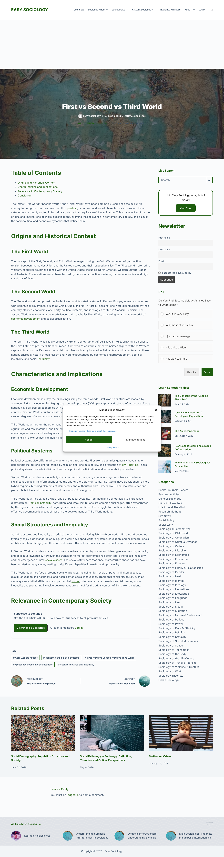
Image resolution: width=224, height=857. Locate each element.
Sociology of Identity (171, 580)
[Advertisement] (112, 44)
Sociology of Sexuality (172, 636)
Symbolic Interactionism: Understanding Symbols (142, 835)
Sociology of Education (173, 559)
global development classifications (33, 664)
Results (191, 372)
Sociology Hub (96, 10)
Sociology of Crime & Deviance (177, 541)
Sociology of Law (169, 602)
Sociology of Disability (172, 550)
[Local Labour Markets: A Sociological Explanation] (164, 416)
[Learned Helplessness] (16, 836)
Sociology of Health (170, 576)
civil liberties (130, 464)
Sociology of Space (170, 645)
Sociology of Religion (171, 632)
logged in (73, 794)
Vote (207, 372)
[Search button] (209, 180)
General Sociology (135, 116)
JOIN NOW (79, 10)
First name (164, 237)
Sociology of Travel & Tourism (177, 662)
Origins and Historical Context (36, 182)
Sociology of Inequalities (173, 589)
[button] (156, 409)
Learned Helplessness (37, 835)
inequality (44, 359)
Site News (164, 516)
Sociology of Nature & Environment (180, 615)
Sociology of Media (170, 606)
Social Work (165, 524)
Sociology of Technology (174, 649)
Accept (89, 439)
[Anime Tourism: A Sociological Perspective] (164, 466)
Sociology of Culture (171, 546)
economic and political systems (61, 657)
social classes (53, 560)
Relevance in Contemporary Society (40, 191)
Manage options (135, 439)
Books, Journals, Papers (173, 490)
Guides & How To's (170, 503)
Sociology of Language (172, 598)
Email (161, 261)
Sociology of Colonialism (174, 537)
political (72, 208)
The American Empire (187, 431)
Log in (79, 627)
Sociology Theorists (170, 675)
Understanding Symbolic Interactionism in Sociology (92, 835)
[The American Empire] (164, 433)
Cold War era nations (25, 657)
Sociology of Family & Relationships (180, 567)
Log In (202, 10)
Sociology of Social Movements (178, 641)
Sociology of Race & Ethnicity (176, 628)
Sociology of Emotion (171, 563)
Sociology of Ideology (172, 585)
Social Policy (166, 520)
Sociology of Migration (172, 611)
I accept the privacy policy (176, 273)
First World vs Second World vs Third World (109, 657)
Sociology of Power (170, 624)
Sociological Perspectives (174, 528)
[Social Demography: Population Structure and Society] (43, 733)
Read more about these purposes (101, 431)
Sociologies (118, 10)
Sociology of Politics (171, 619)
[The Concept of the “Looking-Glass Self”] (164, 400)
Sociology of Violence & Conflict (178, 667)
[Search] (212, 10)
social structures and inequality (76, 664)
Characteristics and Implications (38, 186)
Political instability (40, 502)
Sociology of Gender (171, 572)
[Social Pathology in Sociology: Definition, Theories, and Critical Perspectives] (112, 733)
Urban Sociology (168, 680)
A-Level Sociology (142, 10)
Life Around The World (172, 507)
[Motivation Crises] (181, 733)
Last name (164, 249)
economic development (25, 318)
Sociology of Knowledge (173, 593)
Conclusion (24, 195)
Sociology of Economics (173, 555)
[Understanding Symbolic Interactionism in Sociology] (68, 836)
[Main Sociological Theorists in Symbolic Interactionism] (171, 836)
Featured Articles (170, 10)
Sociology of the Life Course (176, 658)
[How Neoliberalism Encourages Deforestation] (164, 450)
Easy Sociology (29, 9)
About (188, 10)
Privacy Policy (112, 447)
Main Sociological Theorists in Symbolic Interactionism (195, 835)
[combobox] (182, 180)
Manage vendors (77, 431)
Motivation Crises (160, 756)
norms (75, 581)
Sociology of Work (170, 671)
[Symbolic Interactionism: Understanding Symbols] (119, 836)
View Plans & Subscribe (31, 627)
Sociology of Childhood (173, 533)
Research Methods (169, 511)
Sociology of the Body (172, 654)
